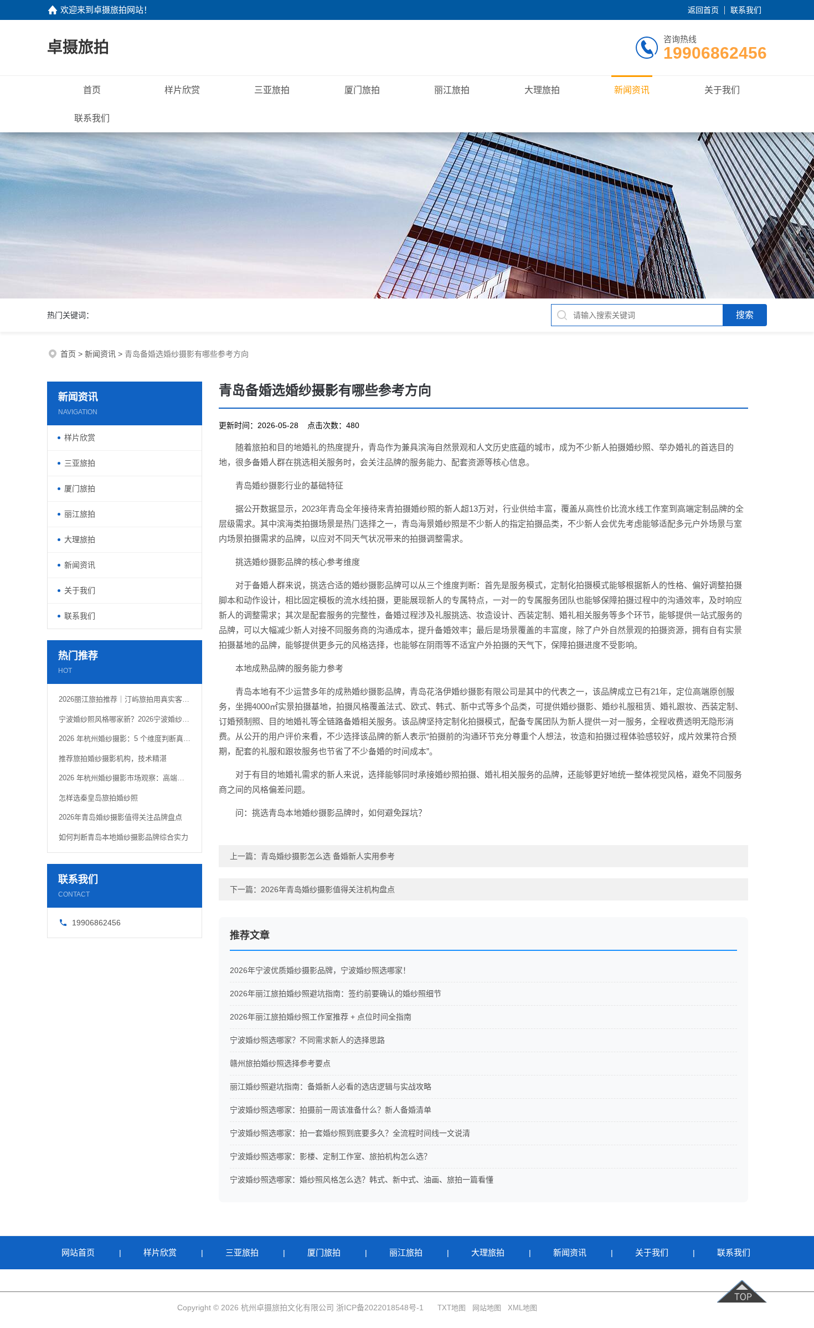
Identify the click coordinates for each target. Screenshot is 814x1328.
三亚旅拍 (272, 90)
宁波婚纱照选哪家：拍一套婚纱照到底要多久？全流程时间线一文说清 (350, 1133)
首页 (92, 90)
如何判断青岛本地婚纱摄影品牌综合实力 (123, 837)
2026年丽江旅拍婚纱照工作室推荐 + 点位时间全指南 (320, 1016)
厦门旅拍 (362, 90)
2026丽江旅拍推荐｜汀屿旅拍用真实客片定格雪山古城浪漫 (124, 699)
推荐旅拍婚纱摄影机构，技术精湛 (113, 758)
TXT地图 (451, 1308)
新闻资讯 (632, 90)
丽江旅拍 (452, 90)
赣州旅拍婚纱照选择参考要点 (280, 1063)
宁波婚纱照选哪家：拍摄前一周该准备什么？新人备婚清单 (330, 1109)
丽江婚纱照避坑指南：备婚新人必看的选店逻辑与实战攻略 (330, 1086)
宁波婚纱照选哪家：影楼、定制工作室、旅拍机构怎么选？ (330, 1156)
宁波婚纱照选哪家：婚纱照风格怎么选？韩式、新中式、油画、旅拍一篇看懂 (361, 1179)
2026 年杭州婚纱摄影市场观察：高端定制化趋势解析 (124, 778)
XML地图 (522, 1308)
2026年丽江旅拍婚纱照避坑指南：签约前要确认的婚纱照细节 (335, 993)
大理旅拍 (542, 90)
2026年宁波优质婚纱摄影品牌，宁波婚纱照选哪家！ (320, 970)
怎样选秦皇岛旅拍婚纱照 (98, 798)
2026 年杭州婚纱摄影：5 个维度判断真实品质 (124, 738)
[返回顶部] (743, 1286)
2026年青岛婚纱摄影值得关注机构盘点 (328, 889)
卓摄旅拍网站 (118, 9)
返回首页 (703, 10)
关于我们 (722, 90)
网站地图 (486, 1308)
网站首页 (78, 1252)
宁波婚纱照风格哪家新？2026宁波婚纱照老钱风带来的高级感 (124, 719)
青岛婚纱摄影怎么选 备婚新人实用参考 (328, 856)
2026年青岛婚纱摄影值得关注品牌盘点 (120, 817)
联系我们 (745, 10)
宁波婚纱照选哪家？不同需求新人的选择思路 (307, 1040)
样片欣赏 (182, 90)
